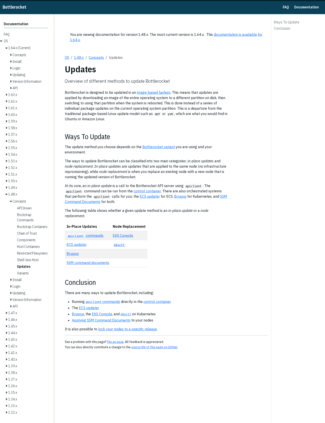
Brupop (180, 196)
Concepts (96, 57)
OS (67, 57)
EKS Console (123, 235)
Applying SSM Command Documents (101, 320)
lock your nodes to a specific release (127, 329)
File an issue (115, 342)
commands (85, 235)
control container (147, 191)
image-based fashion (153, 92)
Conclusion (282, 28)
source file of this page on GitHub (154, 347)
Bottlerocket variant (158, 147)
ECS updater (150, 196)
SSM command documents (88, 262)
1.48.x (79, 57)
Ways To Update (286, 22)
